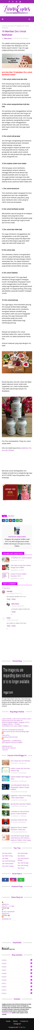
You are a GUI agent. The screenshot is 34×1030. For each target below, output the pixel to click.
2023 (17, 963)
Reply (8, 599)
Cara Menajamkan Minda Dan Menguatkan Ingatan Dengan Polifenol (20, 787)
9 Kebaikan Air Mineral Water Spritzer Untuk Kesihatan (20, 813)
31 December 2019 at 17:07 (14, 593)
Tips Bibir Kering (7, 856)
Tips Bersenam (7, 853)
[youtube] (20, 1)
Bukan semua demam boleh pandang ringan (15, 731)
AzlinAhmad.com (7, 746)
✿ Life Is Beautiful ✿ (8, 911)
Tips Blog (5, 858)
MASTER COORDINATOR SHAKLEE (12, 730)
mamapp (9, 591)
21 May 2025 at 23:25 (12, 620)
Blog (23, 1027)
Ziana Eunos (8, 38)
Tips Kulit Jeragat (23, 863)
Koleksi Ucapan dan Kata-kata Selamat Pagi (20, 769)
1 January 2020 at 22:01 (17, 606)
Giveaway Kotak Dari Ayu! (10, 737)
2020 (17, 973)
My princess (5, 913)
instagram (17, 1024)
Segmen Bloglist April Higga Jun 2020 (21, 778)
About (15, 1021)
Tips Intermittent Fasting (23, 859)
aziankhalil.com (6, 919)
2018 (17, 980)
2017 (17, 983)
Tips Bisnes (21, 856)
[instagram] (16, 1)
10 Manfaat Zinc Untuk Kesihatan (21, 558)
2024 (17, 960)
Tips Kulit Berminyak (8, 861)
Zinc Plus (10, 26)
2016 (17, 987)
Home (4, 26)
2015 (17, 990)
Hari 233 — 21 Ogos (8, 906)
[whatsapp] (13, 1)
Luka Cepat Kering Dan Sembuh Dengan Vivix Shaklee (21, 566)
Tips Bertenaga (22, 853)
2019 (17, 977)
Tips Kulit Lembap (8, 866)
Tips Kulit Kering (22, 865)
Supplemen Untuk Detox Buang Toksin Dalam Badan (21, 797)
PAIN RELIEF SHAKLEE (9, 748)
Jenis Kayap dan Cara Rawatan (20, 761)
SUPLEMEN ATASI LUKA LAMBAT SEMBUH (15, 726)
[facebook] (9, 1)
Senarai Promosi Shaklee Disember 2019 (18, 575)
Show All (5, 750)
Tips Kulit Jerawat (7, 863)
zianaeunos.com (6, 1012)
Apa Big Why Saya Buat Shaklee (21, 804)
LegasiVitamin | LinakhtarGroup (11, 741)
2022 (17, 967)
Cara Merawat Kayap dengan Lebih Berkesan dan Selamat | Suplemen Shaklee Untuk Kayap (21, 838)
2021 (17, 970)
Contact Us (24, 1021)
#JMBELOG (5, 904)
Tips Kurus (20, 868)
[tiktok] (28, 880)
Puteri (9, 618)
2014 (17, 993)
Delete (13, 599)
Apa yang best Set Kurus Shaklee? (12, 742)
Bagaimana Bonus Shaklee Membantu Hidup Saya (19, 828)
